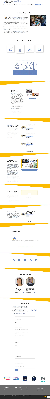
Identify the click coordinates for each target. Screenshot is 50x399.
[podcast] (19, 259)
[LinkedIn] (36, 259)
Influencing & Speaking (18, 389)
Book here (31, 151)
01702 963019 (41, 388)
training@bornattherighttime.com (16, 114)
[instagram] (43, 396)
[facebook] (42, 396)
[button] (8, 8)
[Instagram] (14, 259)
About (27, 387)
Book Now (29, 169)
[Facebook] (25, 259)
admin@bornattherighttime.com (42, 386)
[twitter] (31, 259)
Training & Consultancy (18, 385)
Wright (17, 290)
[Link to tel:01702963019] (35, 310)
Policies (27, 390)
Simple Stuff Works (15, 17)
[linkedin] (45, 396)
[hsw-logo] (25, 376)
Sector (16, 325)
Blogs (4, 389)
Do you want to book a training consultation (21, 332)
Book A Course (28, 385)
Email (13, 198)
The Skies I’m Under (6, 387)
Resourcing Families (18, 387)
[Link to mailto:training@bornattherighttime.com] (32, 310)
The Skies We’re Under (7, 385)
